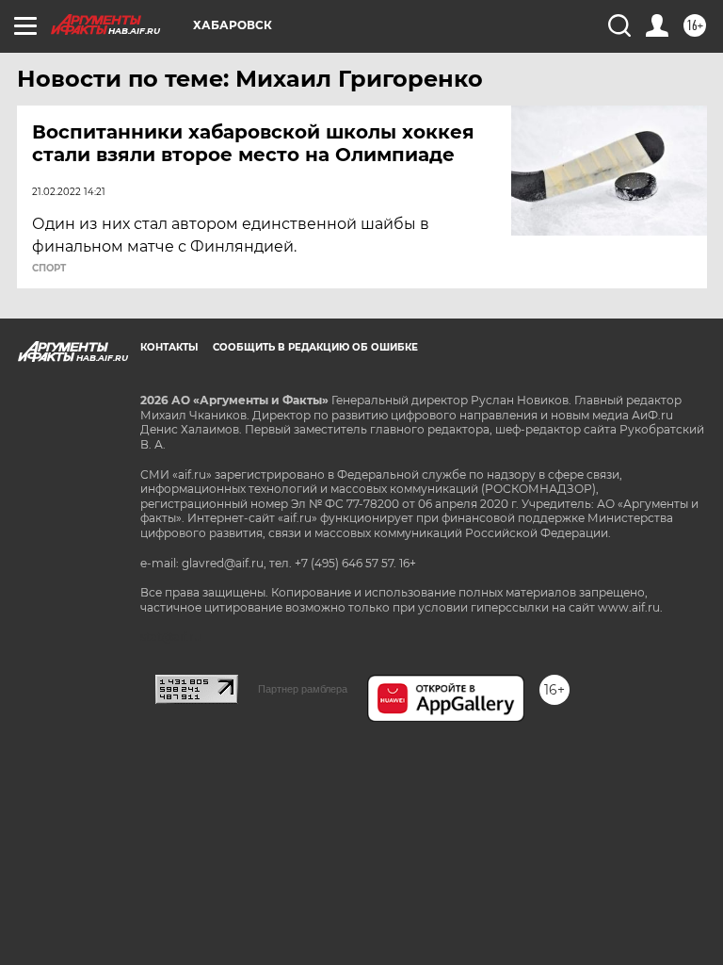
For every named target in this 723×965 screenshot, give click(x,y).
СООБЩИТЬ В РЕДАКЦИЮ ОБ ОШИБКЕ (315, 347)
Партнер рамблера (302, 689)
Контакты (169, 347)
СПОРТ (49, 268)
